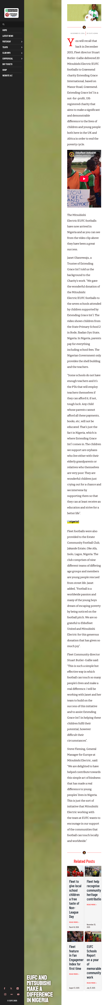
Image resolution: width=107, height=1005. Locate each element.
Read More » (74, 922)
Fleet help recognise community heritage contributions (95, 890)
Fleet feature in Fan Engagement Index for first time (77, 957)
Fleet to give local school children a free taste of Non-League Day (75, 899)
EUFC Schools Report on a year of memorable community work (94, 961)
